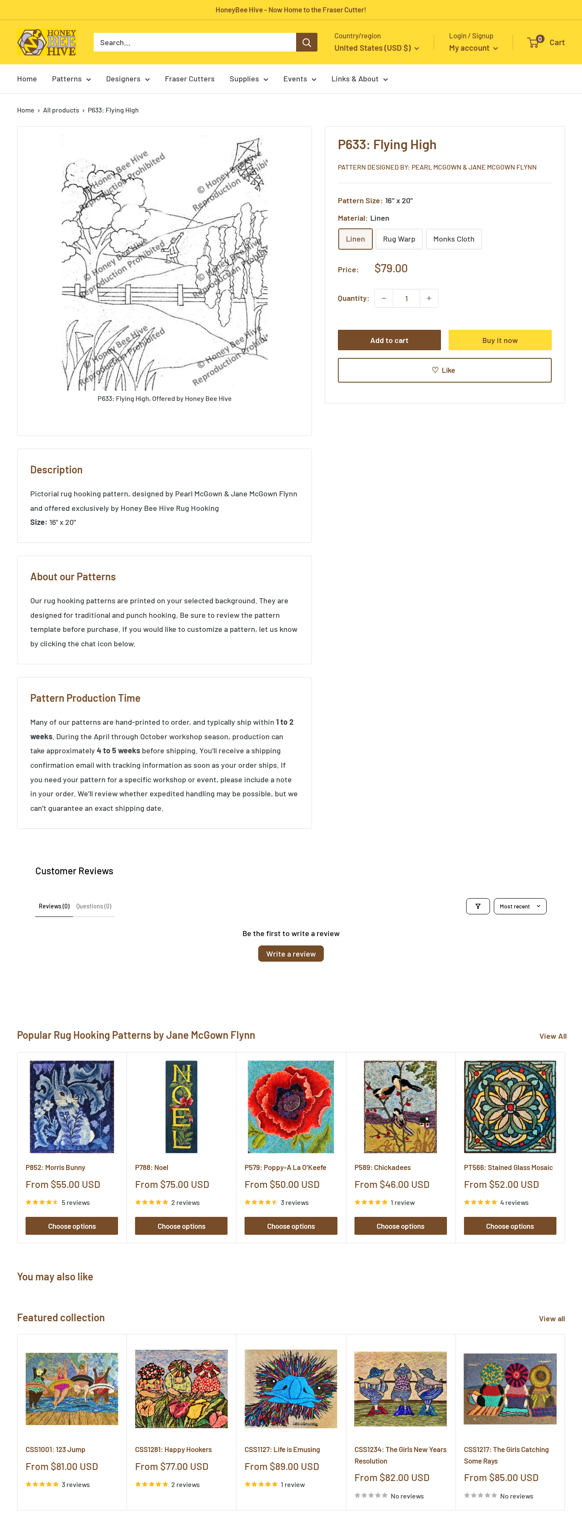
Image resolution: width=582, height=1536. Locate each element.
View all (553, 1318)
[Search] (306, 42)
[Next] (565, 1147)
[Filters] (478, 906)
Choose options (72, 1226)
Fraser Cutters (190, 78)
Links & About (355, 78)
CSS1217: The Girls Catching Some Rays (506, 1455)
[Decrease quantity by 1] (384, 298)
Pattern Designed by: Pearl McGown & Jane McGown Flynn (437, 167)
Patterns (67, 78)
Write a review (291, 953)
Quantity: (353, 298)
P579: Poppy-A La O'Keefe (285, 1167)
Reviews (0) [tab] (54, 906)
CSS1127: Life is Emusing (282, 1449)
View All (553, 1035)
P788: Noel (151, 1167)
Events (295, 78)
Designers (123, 78)
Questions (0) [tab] (93, 906)
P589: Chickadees (382, 1167)
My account (470, 47)
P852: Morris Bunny (55, 1167)
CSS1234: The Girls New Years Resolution (400, 1455)
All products (61, 110)
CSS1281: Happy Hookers (173, 1449)
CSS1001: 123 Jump (56, 1449)
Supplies (244, 78)
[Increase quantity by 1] (429, 298)
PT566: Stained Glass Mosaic (508, 1167)
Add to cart (389, 340)
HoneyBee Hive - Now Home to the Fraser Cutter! (291, 9)
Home (27, 78)
